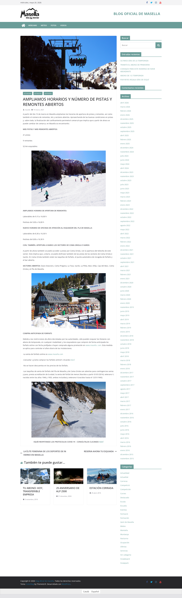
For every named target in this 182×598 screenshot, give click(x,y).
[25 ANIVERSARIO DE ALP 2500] (68, 470)
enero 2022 (125, 246)
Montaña (124, 530)
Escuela (123, 506)
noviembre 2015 (127, 458)
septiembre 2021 (127, 262)
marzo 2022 (125, 237)
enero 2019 (125, 332)
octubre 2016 (125, 422)
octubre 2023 (125, 180)
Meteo (123, 526)
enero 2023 (125, 205)
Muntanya (124, 534)
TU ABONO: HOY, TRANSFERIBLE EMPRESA (33, 491)
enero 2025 (125, 143)
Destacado (48, 93)
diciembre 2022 (126, 209)
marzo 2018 (125, 360)
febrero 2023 (125, 201)
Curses (123, 493)
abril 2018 (124, 356)
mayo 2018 (124, 352)
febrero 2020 (125, 299)
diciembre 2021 (126, 250)
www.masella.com (55, 354)
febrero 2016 (125, 446)
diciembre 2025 (126, 119)
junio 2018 (124, 348)
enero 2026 (125, 115)
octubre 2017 (125, 381)
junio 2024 (124, 160)
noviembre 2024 (127, 152)
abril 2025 (124, 135)
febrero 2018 (125, 364)
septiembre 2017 (127, 385)
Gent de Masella (127, 522)
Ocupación (124, 542)
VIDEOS (63, 25)
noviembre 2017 (127, 377)
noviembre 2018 (127, 340)
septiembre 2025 (127, 131)
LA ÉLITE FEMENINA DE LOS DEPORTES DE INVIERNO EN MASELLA (44, 453)
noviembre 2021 (127, 254)
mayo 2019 (124, 315)
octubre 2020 (125, 287)
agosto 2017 (125, 389)
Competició (125, 485)
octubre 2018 (125, 344)
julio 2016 (124, 426)
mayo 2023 (124, 192)
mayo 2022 (124, 229)
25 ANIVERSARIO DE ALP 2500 (67, 489)
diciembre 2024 (126, 147)
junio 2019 (124, 311)
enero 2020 (125, 303)
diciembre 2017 (126, 372)
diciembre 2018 (126, 336)
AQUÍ (72, 360)
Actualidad (27, 93)
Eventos (123, 510)
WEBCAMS (32, 25)
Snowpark (124, 563)
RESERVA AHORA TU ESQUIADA (99, 451)
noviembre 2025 (127, 123)
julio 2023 (124, 184)
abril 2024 (124, 168)
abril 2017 (124, 397)
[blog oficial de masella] (23, 25)
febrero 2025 (125, 139)
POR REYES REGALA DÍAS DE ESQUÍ (134, 79)
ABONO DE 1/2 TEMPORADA (131, 75)
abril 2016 (124, 438)
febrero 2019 (125, 327)
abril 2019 (124, 319)
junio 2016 (124, 430)
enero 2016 (125, 450)
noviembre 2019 (127, 307)
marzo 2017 (125, 401)
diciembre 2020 (126, 282)
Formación (124, 518)
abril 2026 (124, 103)
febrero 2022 (125, 242)
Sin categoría (125, 555)
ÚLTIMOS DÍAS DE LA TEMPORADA (134, 60)
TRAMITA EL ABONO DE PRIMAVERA (135, 65)
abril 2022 (124, 233)
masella (27, 110)
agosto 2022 (125, 225)
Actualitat (37, 93)
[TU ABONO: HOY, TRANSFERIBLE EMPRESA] (35, 470)
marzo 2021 (125, 270)
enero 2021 (125, 278)
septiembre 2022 (127, 221)
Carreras (124, 481)
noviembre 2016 (127, 417)
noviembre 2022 (127, 213)
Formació (124, 514)
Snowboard (125, 559)
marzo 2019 (125, 323)
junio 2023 (124, 188)
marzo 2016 (125, 442)
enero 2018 (125, 368)
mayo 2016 (124, 434)
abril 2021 (124, 266)
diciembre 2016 (126, 413)
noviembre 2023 (127, 176)
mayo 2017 (124, 393)
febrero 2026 (125, 111)
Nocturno (124, 538)
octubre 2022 (125, 217)
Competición (125, 489)
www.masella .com (93, 345)
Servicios (124, 551)
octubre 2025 (125, 127)
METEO (44, 25)
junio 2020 (124, 291)
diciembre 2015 (126, 454)
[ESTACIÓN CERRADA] (102, 470)
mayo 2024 (124, 164)
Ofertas (123, 546)
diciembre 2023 (126, 172)
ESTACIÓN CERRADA (101, 488)
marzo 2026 (125, 107)
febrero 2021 (125, 274)
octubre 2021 (125, 258)
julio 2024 (124, 156)
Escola (123, 501)
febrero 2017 (125, 405)
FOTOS (53, 25)
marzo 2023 (125, 197)
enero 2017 (125, 409)
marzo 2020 (125, 295)
